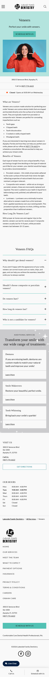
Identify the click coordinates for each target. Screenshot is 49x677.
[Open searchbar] (45, 6)
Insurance (9, 574)
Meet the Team (11, 557)
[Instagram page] (28, 654)
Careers (7, 593)
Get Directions (24, 467)
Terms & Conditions (14, 587)
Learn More (10, 375)
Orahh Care (9, 598)
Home (6, 546)
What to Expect (11, 563)
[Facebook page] (21, 654)
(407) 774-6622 (27, 86)
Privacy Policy (11, 582)
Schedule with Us (25, 34)
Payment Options (12, 568)
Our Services (10, 552)
